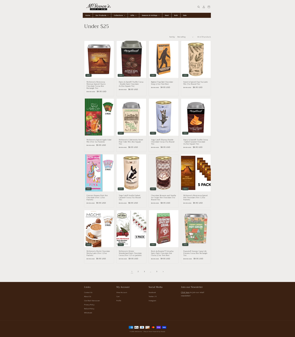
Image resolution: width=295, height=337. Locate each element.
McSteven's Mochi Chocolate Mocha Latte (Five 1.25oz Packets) (98, 253)
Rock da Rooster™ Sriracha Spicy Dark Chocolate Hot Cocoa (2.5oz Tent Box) (162, 253)
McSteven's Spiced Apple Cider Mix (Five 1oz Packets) (99, 141)
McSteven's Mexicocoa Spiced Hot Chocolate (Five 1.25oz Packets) (195, 197)
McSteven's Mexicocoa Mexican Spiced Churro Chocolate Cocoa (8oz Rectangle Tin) (96, 85)
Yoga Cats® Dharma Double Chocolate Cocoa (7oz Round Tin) (162, 142)
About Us (87, 297)
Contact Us (88, 292)
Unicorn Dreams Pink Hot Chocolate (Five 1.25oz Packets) (97, 197)
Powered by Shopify (159, 331)
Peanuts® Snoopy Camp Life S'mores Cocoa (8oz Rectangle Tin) (195, 253)
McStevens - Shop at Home (143, 331)
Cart (117, 297)
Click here (185, 292)
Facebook (152, 292)
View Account (121, 292)
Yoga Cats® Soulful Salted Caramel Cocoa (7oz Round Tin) (130, 197)
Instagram (152, 301)
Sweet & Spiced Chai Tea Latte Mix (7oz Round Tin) (195, 83)
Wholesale (88, 313)
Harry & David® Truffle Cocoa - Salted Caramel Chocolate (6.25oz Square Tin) (195, 142)
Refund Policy (89, 309)
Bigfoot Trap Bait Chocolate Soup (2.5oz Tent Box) (162, 83)
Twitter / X (153, 297)
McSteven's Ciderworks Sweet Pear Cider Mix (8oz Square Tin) (131, 142)
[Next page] (163, 271)
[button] (198, 6)
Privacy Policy (89, 305)
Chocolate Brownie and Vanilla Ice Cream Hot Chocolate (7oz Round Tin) (163, 197)
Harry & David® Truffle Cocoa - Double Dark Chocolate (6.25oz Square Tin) (131, 84)
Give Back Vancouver (92, 301)
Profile (118, 301)
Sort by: (172, 37)
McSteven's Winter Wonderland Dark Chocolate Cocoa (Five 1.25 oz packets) (130, 253)
